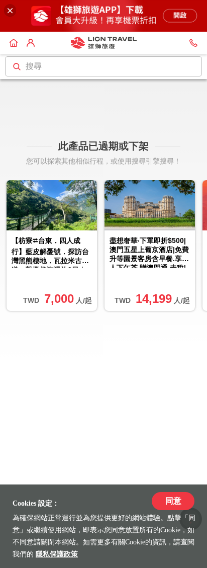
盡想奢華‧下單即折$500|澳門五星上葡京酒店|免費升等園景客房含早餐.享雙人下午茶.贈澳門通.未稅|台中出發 (149, 252)
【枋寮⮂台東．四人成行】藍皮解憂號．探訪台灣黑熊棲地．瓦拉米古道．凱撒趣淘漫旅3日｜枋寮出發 (50, 252)
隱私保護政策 (57, 554)
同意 (173, 501)
